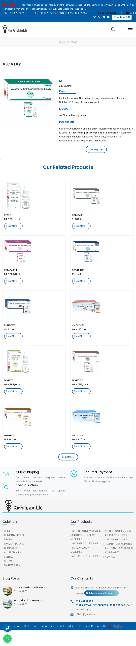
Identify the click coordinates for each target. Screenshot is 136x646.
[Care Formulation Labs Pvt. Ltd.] (14, 29)
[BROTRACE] (102, 251)
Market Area (12, 565)
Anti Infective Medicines (86, 531)
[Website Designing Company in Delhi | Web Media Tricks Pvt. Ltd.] (115, 626)
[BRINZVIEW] (34, 306)
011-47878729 (17, 13)
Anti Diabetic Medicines (119, 548)
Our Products (12, 548)
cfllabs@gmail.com (86, 614)
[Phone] (7, 628)
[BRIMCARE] (102, 196)
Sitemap (9, 561)
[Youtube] (108, 17)
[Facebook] (90, 17)
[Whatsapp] (7, 638)
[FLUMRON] (34, 417)
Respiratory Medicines (119, 544)
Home (62, 42)
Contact (9, 556)
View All (110, 556)
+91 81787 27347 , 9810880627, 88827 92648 (63, 13)
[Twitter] (94, 17)
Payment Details (14, 544)
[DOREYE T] (102, 361)
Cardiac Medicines (116, 539)
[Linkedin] (103, 17)
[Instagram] (99, 17)
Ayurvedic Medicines (117, 535)
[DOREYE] (34, 361)
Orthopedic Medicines (85, 543)
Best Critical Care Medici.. (28, 600)
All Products (12, 552)
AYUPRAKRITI (112, 552)
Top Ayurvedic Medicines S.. (29, 587)
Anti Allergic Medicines (86, 556)
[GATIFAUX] (102, 417)
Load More (68, 456)
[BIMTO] (34, 196)
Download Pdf (122, 17)
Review (8, 539)
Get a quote (96, 149)
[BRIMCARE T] (34, 251)
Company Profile (14, 535)
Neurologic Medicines (118, 531)
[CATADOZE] (102, 306)
